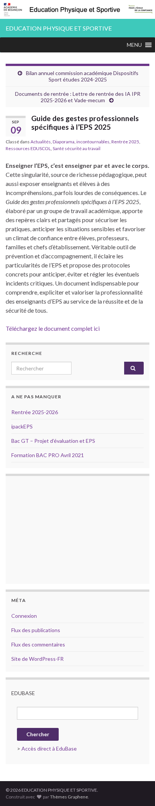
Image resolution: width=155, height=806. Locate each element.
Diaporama (63, 141)
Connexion (24, 616)
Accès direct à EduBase (49, 748)
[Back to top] (138, 789)
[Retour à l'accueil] (77, 9)
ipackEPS (22, 426)
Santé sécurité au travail (76, 148)
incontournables (92, 141)
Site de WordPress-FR (37, 659)
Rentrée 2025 (125, 141)
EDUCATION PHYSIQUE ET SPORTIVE (59, 28)
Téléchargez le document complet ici (53, 328)
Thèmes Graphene (69, 797)
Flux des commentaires (38, 644)
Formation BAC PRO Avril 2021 (47, 455)
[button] (134, 44)
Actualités (40, 141)
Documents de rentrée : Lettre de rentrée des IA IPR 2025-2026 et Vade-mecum (77, 97)
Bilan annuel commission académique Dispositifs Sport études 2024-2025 (82, 76)
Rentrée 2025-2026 (34, 412)
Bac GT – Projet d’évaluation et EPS (53, 441)
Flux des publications (35, 630)
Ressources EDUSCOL (28, 148)
